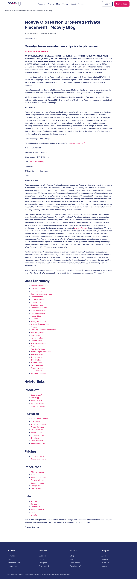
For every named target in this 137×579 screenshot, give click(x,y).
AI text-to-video (37, 427)
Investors (34, 515)
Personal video (37, 338)
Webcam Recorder (38, 443)
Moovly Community (38, 477)
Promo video (36, 346)
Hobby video (36, 316)
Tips (71, 559)
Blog (58, 4)
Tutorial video (36, 363)
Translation (35, 438)
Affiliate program (37, 472)
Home (7, 10)
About (73, 4)
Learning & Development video (43, 330)
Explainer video (37, 305)
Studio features (37, 483)
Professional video (38, 343)
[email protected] (37, 162)
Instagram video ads (39, 321)
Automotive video (38, 289)
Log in (107, 4)
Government (44, 566)
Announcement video (39, 286)
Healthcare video (38, 313)
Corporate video (37, 300)
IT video (34, 327)
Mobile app (35, 398)
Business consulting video (41, 294)
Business (42, 556)
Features (41, 4)
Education (43, 559)
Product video (36, 341)
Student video (36, 368)
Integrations (12, 566)
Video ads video (37, 371)
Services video (37, 365)
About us (34, 501)
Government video (38, 310)
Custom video (36, 302)
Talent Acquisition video (41, 352)
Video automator (37, 403)
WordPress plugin (38, 406)
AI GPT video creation (39, 419)
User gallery (35, 486)
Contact (81, 4)
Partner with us (37, 480)
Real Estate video (38, 349)
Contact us (35, 507)
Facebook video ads (39, 308)
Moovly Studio (36, 400)
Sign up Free (121, 4)
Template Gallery (14, 563)
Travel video (36, 360)
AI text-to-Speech (38, 424)
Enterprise (43, 563)
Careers (34, 504)
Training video (36, 357)
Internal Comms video (39, 324)
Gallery (65, 4)
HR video (34, 319)
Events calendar (37, 510)
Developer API (36, 395)
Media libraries (36, 433)
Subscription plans (38, 459)
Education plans (37, 456)
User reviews (36, 488)
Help (32, 512)
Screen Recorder (37, 435)
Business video (37, 291)
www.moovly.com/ (77, 143)
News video (35, 335)
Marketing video (37, 332)
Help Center (75, 563)
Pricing (51, 4)
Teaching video (37, 354)
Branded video (37, 297)
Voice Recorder (37, 441)
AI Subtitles (35, 422)
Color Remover (37, 430)
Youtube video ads (38, 374)
